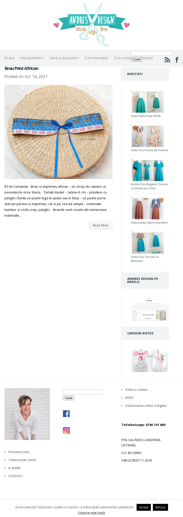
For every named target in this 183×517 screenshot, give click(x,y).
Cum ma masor (97, 57)
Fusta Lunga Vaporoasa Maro (149, 222)
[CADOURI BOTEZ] (150, 372)
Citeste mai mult (91, 512)
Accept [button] (143, 507)
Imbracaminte (32, 57)
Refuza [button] (160, 507)
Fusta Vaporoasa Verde (146, 116)
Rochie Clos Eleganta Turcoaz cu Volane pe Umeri (149, 186)
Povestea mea (18, 452)
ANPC (129, 397)
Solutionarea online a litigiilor (146, 405)
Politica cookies (136, 389)
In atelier (14, 468)
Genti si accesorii (64, 57)
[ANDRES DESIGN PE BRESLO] (150, 319)
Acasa (9, 57)
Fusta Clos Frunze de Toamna (149, 150)
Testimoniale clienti (22, 460)
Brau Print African (21, 68)
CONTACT (15, 476)
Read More (101, 225)
